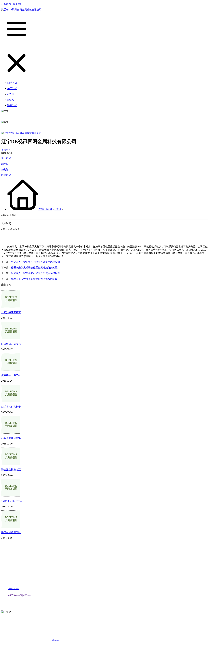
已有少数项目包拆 (11, 438)
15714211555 (13, 588)
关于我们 (6, 158)
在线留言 (6, 4)
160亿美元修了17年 (11, 501)
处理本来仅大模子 (11, 406)
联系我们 (17, 4)
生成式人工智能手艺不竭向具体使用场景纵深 (35, 262)
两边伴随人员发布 (11, 343)
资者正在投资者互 (11, 469)
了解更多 (6, 149)
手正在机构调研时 (11, 532)
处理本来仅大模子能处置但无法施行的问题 (34, 267)
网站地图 (56, 640)
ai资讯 (4, 164)
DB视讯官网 (45, 209)
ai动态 (4, 169)
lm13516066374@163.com (19, 595)
